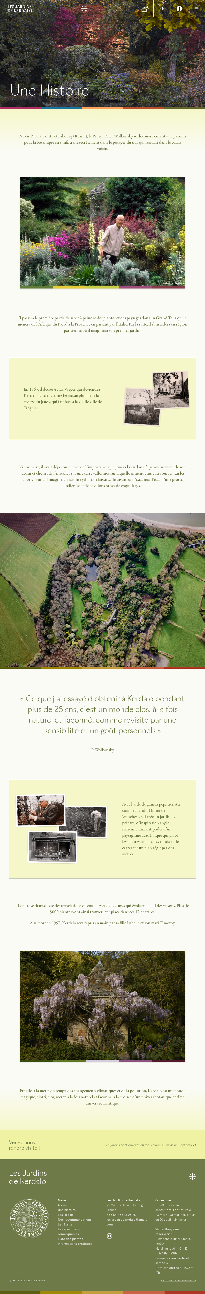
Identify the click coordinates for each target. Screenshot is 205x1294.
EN (162, 8)
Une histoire (67, 1210)
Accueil (63, 1205)
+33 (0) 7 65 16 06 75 (121, 1215)
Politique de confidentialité (178, 1280)
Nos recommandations (74, 1219)
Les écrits (65, 1224)
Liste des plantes (70, 1239)
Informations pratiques (75, 1244)
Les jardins (65, 1215)
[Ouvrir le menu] (196, 8)
